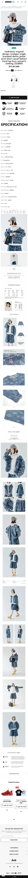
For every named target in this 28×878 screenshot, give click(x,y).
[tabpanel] (7, 801)
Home (14, 5)
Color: (14, 76)
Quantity (3, 90)
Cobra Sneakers (7, 800)
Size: (14, 83)
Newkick (10, 2)
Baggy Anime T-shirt (21, 800)
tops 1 (16, 79)
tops (11, 79)
